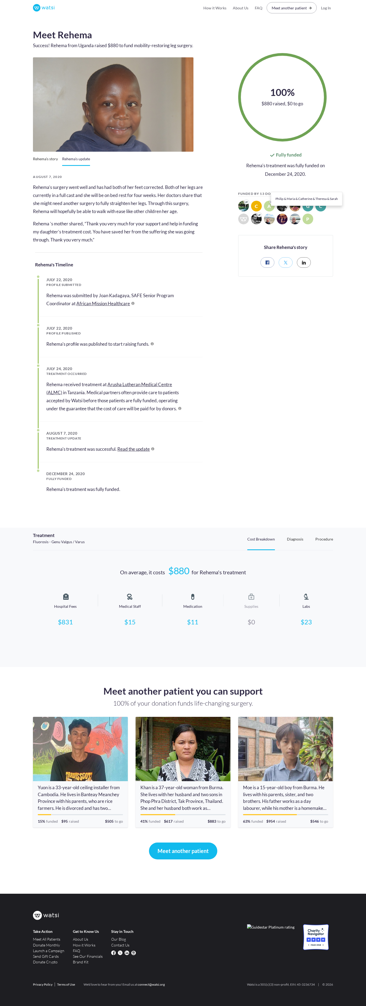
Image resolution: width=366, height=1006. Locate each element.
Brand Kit (80, 962)
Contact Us (120, 945)
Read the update (133, 449)
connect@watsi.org (151, 984)
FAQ (258, 8)
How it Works (214, 8)
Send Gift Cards (46, 956)
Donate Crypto (45, 962)
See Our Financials (88, 956)
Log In (326, 8)
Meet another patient (289, 8)
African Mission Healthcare (103, 303)
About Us (240, 8)
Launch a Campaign (48, 950)
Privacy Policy (43, 984)
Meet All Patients (46, 939)
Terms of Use (66, 984)
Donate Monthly (46, 945)
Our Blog (118, 939)
